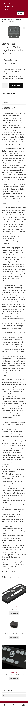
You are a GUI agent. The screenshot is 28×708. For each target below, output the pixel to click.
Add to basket (16, 85)
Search (14, 705)
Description (5, 102)
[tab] (14, 102)
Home (5, 19)
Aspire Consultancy (9, 6)
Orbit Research (11, 19)
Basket (22, 704)
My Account (4, 705)
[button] (24, 28)
